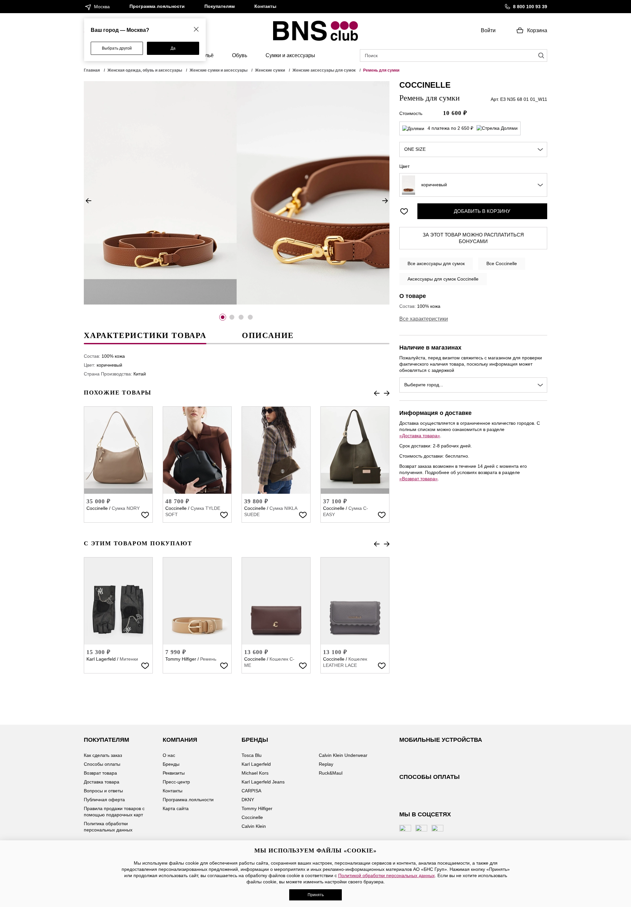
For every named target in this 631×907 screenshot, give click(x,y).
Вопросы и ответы (103, 790)
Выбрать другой (117, 48)
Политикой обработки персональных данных (386, 875)
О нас (169, 755)
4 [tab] (250, 317)
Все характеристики (423, 319)
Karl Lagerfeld (101, 659)
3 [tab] (241, 317)
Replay (326, 764)
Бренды (171, 764)
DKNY (248, 799)
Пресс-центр (176, 781)
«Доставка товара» (419, 435)
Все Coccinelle (501, 263)
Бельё (206, 55)
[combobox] (473, 149)
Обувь (239, 55)
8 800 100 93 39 (530, 6)
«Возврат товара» (418, 478)
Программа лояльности (157, 6)
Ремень (208, 659)
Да (173, 48)
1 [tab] (222, 317)
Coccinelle (97, 508)
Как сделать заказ (103, 755)
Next (384, 200)
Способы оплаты (102, 764)
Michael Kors (255, 773)
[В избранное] (145, 514)
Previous (88, 200)
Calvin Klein (254, 826)
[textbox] (473, 184)
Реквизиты (174, 773)
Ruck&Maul (330, 773)
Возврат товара (100, 773)
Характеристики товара (145, 335)
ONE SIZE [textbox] (415, 149)
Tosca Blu (252, 755)
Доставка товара (101, 781)
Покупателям (219, 6)
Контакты (265, 6)
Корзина (537, 30)
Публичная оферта (104, 799)
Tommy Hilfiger (180, 659)
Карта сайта (176, 808)
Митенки (129, 659)
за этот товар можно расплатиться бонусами (473, 238)
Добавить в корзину (482, 211)
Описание (268, 335)
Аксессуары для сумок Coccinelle (443, 279)
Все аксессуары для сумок (436, 263)
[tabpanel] (160, 193)
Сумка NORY (126, 508)
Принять (316, 895)
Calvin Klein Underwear (343, 755)
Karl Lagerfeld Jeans (263, 781)
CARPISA (251, 790)
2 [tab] (231, 317)
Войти (488, 30)
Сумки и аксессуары (290, 55)
